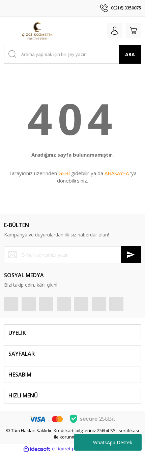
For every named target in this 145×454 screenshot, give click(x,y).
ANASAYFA (117, 173)
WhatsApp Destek (112, 442)
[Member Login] (114, 30)
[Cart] (133, 30)
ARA (130, 54)
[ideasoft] (36, 449)
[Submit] (131, 254)
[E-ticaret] (71, 449)
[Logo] (37, 30)
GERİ (64, 173)
